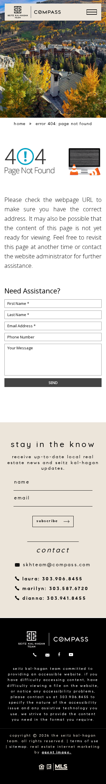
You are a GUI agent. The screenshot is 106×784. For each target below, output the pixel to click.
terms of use (84, 741)
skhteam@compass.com (57, 565)
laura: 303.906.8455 (52, 579)
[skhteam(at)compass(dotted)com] (47, 655)
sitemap (18, 747)
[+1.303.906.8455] (35, 655)
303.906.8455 (74, 697)
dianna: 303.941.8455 (54, 598)
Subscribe (47, 521)
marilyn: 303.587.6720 (55, 589)
